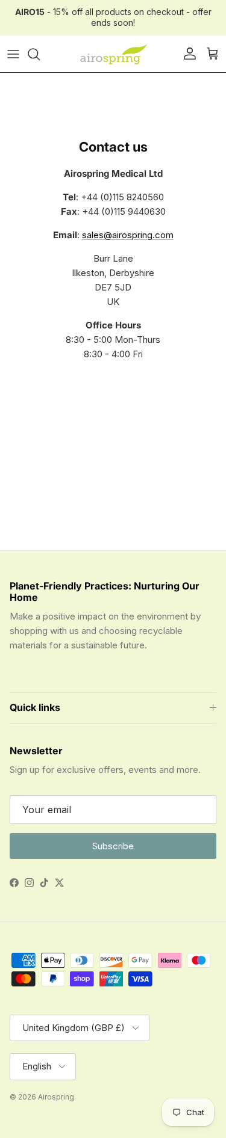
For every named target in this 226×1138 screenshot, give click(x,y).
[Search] (40, 54)
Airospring (56, 1096)
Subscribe (113, 846)
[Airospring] (113, 54)
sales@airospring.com (128, 235)
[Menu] (13, 54)
